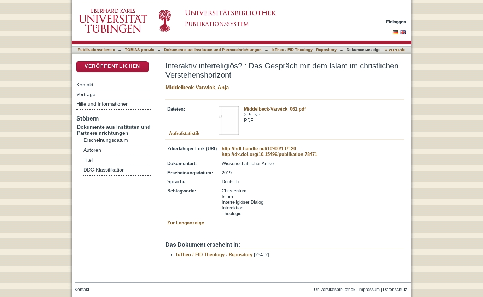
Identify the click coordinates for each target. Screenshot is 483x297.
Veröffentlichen (112, 66)
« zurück (394, 49)
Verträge (85, 94)
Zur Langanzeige (185, 222)
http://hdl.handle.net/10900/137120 (259, 148)
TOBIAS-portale (139, 49)
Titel (88, 160)
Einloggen (396, 21)
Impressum (369, 289)
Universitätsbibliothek (334, 289)
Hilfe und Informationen (102, 104)
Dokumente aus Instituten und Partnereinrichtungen (213, 49)
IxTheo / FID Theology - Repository (304, 49)
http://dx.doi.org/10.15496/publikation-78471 (269, 154)
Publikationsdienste (96, 49)
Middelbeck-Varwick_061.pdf (275, 109)
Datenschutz (395, 289)
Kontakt (84, 85)
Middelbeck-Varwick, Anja (197, 87)
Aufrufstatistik (184, 133)
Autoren (92, 150)
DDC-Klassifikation (104, 170)
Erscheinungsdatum (105, 140)
